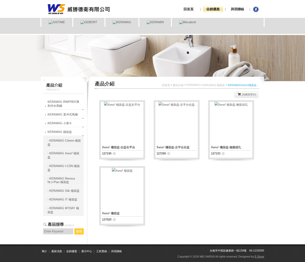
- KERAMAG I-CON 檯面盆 (64, 168)
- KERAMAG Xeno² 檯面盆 (63, 155)
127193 (215, 153)
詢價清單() (249, 94)
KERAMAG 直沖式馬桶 (63, 114)
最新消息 (56, 251)
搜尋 (79, 231)
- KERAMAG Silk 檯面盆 (63, 190)
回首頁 (189, 9)
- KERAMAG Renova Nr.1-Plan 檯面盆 (61, 180)
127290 (161, 153)
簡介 (44, 251)
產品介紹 (178, 85)
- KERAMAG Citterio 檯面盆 (64, 142)
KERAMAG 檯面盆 (60, 132)
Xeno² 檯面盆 (111, 213)
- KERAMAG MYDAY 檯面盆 (63, 210)
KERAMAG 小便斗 (60, 123)
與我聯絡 (237, 9)
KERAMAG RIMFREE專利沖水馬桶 (63, 103)
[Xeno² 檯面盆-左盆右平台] (122, 101)
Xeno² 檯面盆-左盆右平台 (118, 147)
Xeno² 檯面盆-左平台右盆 (173, 147)
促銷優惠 (213, 9)
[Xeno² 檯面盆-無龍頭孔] (231, 101)
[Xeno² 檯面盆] (122, 167)
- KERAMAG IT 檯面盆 (62, 199)
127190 (106, 153)
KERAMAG (193, 85)
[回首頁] (78, 3)
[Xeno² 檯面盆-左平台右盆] (177, 101)
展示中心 (86, 251)
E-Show (259, 256)
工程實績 (101, 251)
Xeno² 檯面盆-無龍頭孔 (226, 147)
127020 (106, 219)
